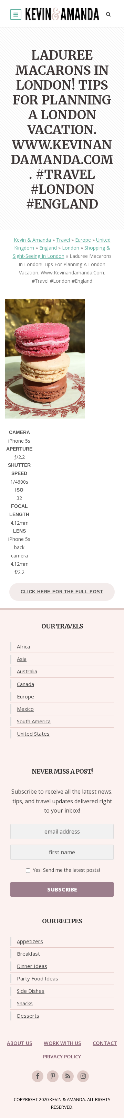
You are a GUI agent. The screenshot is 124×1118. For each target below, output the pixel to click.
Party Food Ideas (37, 978)
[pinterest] (53, 1076)
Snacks (25, 1003)
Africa (23, 646)
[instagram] (83, 1076)
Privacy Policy (62, 1056)
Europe (83, 239)
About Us (19, 1043)
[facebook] (37, 1076)
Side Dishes (30, 990)
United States (33, 733)
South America (34, 721)
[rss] (68, 1076)
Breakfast (28, 953)
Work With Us (62, 1043)
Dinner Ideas (32, 966)
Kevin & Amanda (32, 239)
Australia (27, 671)
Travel (63, 239)
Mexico (25, 708)
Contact (105, 1043)
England (48, 247)
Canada (25, 684)
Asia (22, 658)
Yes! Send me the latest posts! (65, 870)
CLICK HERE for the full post (62, 591)
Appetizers (30, 941)
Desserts (28, 1015)
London (70, 247)
